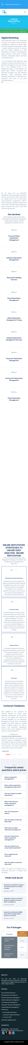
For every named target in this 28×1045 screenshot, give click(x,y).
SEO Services (4, 1009)
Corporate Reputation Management (10, 997)
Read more (14, 961)
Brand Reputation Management (9, 995)
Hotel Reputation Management (9, 1002)
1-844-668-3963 (13, 1029)
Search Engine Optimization (10, 1012)
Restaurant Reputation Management (10, 1004)
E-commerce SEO (7, 1017)
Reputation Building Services (8, 1020)
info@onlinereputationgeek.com (12, 1030)
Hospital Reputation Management (10, 1007)
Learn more (14, 236)
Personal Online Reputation (8, 992)
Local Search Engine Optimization (11, 1014)
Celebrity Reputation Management (10, 1000)
